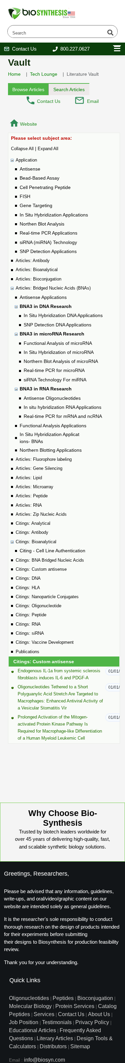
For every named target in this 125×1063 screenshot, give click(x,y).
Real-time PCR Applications (48, 233)
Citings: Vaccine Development (45, 642)
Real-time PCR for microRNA (54, 370)
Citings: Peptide (31, 614)
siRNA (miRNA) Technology (48, 242)
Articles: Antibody (33, 260)
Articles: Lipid (29, 477)
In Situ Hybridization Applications (54, 214)
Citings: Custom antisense (41, 569)
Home (14, 74)
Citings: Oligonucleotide (38, 605)
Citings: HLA (28, 587)
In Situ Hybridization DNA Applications (63, 315)
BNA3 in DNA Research (46, 306)
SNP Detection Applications (48, 251)
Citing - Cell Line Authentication (52, 550)
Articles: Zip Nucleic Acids (41, 514)
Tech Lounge (43, 74)
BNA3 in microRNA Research (52, 333)
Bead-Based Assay (39, 178)
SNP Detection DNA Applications (57, 324)
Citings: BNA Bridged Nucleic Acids (50, 560)
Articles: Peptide (32, 495)
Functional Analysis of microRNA (58, 343)
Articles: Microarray (34, 486)
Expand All (48, 148)
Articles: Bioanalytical (37, 269)
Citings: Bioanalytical (36, 541)
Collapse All (22, 148)
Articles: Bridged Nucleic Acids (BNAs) (53, 288)
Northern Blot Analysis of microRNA (61, 361)
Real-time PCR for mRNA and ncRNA (63, 416)
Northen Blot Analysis (42, 224)
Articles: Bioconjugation (38, 279)
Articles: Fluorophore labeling (44, 459)
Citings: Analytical (33, 523)
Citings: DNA (28, 578)
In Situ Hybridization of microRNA (59, 352)
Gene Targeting (36, 205)
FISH (25, 196)
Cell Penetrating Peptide (45, 187)
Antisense (30, 169)
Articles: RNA (29, 505)
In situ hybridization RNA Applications (62, 407)
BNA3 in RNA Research (46, 388)
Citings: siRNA (30, 633)
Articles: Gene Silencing (39, 468)
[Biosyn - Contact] (30, 100)
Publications (27, 651)
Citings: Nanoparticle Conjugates (47, 596)
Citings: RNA (28, 624)
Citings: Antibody (32, 532)
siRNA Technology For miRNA (55, 379)
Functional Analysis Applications (53, 425)
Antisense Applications (43, 297)
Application (26, 160)
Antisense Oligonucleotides (52, 398)
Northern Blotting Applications (51, 450)
